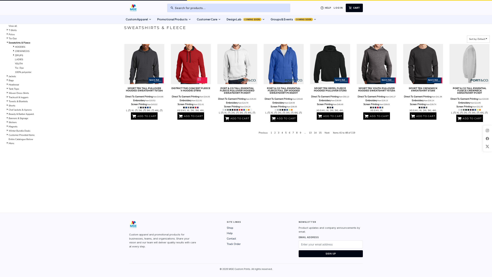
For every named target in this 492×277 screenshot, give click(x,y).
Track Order (234, 244)
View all (13, 26)
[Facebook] (487, 138)
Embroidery (139, 100)
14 (315, 132)
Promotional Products (174, 19)
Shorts (12, 105)
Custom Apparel (139, 19)
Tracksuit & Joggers (18, 97)
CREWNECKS (22, 51)
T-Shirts (13, 30)
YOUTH (19, 63)
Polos (12, 34)
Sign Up (331, 253)
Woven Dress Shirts (19, 93)
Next (327, 132)
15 (320, 132)
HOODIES (20, 46)
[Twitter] (487, 146)
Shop (230, 228)
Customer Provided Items (22, 135)
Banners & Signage (18, 118)
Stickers (13, 122)
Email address (309, 237)
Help (230, 233)
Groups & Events (294, 19)
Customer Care (209, 19)
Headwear (14, 84)
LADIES (19, 59)
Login (338, 8)
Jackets (12, 76)
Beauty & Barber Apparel (21, 114)
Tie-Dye (13, 38)
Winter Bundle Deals (19, 130)
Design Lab (246, 19)
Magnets (13, 126)
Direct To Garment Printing (139, 96)
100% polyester (23, 72)
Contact (231, 238)
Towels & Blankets (18, 101)
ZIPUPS (19, 55)
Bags (11, 80)
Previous (263, 132)
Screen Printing (139, 104)
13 (310, 132)
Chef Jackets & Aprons (20, 109)
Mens (11, 143)
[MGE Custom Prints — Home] (133, 8)
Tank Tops (14, 88)
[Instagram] (487, 130)
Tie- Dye (19, 67)
